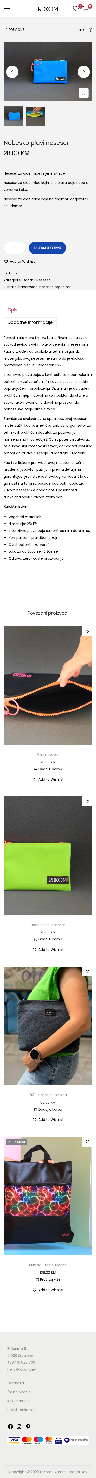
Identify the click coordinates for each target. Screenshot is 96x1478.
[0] (76, 9)
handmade (28, 286)
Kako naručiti (18, 1400)
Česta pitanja (19, 1392)
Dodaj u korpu (47, 247)
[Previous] (12, 72)
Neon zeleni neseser (48, 924)
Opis (12, 310)
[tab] (48, 310)
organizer (63, 286)
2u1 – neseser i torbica (48, 1095)
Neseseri (43, 280)
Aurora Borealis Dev (70, 1471)
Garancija (15, 1383)
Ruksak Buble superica (48, 1265)
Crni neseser (48, 754)
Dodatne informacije (30, 322)
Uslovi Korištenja (21, 1409)
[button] (19, 261)
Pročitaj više (50, 1279)
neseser (46, 286)
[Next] (84, 72)
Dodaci (29, 280)
